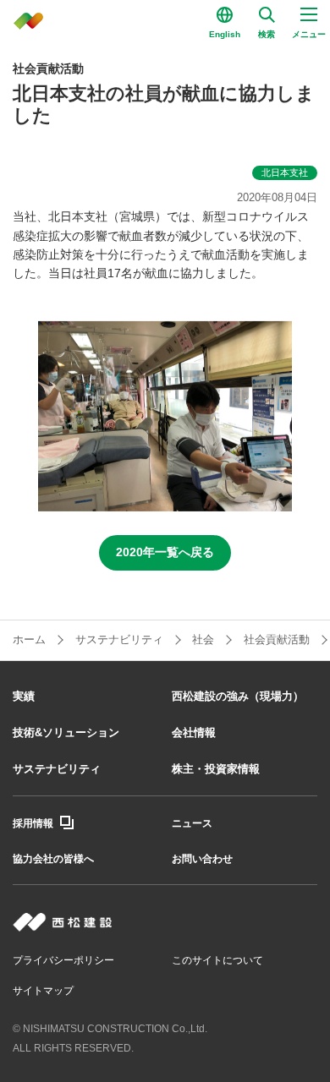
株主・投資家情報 (216, 768)
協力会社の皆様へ (53, 859)
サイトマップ (43, 991)
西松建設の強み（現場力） (238, 696)
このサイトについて (217, 960)
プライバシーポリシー (63, 960)
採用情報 (33, 823)
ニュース (192, 823)
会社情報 (194, 732)
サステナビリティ (57, 768)
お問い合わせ (202, 859)
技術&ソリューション (66, 732)
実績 (24, 696)
